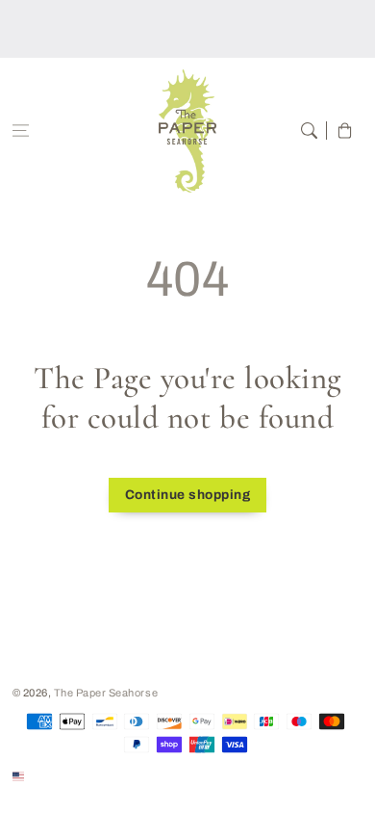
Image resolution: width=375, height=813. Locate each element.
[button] (20, 130)
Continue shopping (188, 494)
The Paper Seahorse (106, 692)
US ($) (45, 775)
